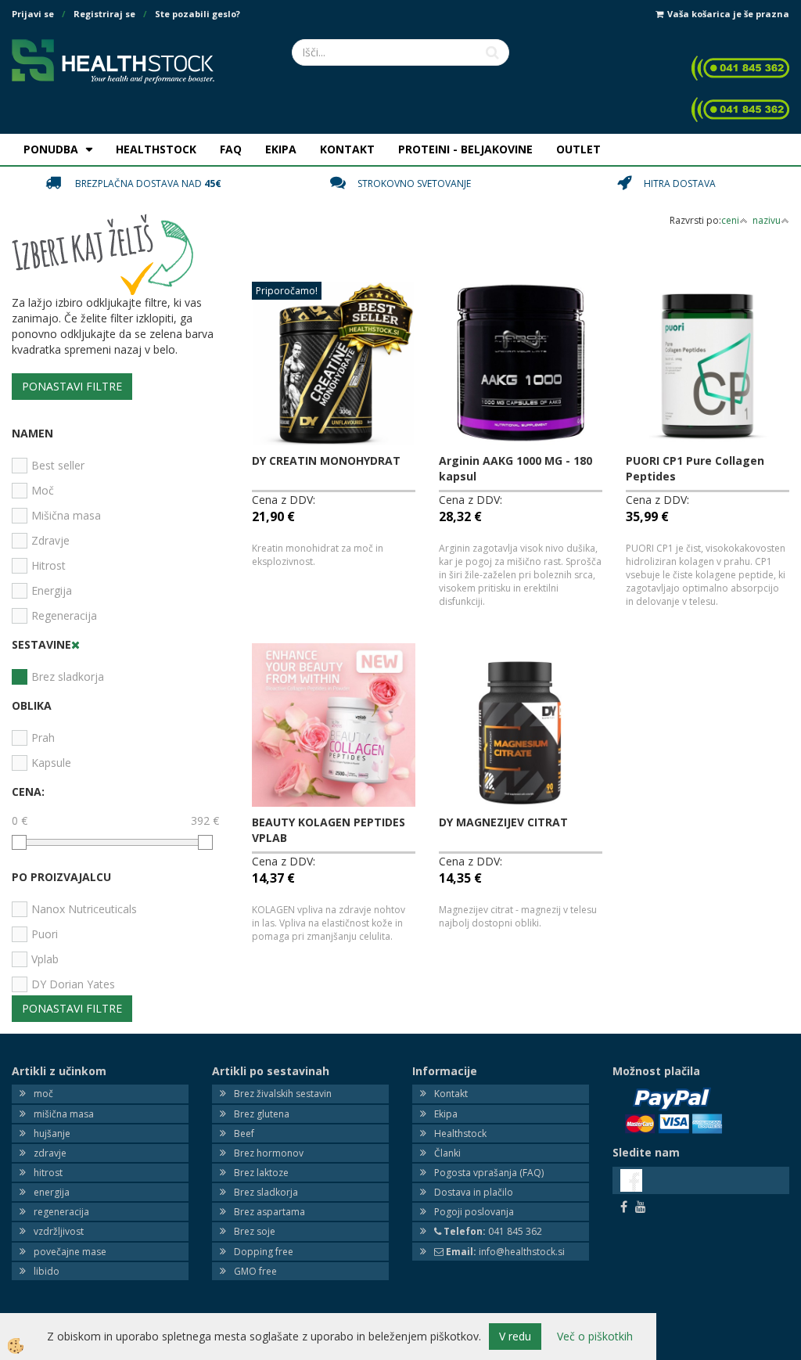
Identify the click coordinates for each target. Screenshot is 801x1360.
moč (43, 1093)
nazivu (767, 220)
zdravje (50, 1153)
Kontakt (451, 1093)
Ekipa (446, 1114)
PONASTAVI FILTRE (72, 386)
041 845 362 (493, 1231)
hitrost (48, 1172)
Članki (447, 1153)
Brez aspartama (269, 1211)
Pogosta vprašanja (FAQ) (489, 1172)
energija (52, 1192)
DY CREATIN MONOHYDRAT (326, 460)
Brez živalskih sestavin (283, 1093)
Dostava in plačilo (473, 1192)
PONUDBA (50, 149)
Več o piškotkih (595, 1336)
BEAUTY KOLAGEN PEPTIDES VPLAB (328, 830)
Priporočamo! (287, 290)
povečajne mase (70, 1251)
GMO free (255, 1271)
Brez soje (254, 1231)
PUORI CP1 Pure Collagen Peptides (695, 468)
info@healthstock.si (505, 1251)
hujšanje (52, 1133)
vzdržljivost (59, 1231)
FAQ (231, 149)
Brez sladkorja (266, 1192)
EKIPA (280, 149)
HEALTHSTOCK (156, 149)
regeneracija (61, 1211)
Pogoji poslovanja (474, 1211)
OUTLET (578, 149)
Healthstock (460, 1133)
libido (46, 1271)
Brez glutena (261, 1114)
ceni (730, 220)
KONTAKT (347, 149)
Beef (244, 1133)
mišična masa (64, 1114)
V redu (515, 1336)
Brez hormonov (269, 1153)
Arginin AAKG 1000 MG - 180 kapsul (515, 468)
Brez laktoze (261, 1172)
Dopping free (263, 1251)
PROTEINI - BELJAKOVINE (465, 149)
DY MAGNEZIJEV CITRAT (503, 822)
